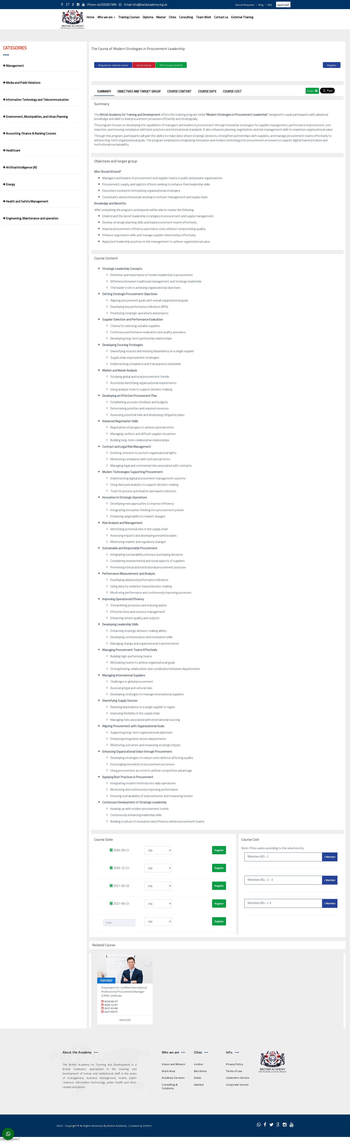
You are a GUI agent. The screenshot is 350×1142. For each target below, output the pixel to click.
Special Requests (244, 4)
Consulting (186, 17)
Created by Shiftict (141, 1125)
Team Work (203, 17)
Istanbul (199, 1084)
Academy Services (173, 1077)
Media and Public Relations (23, 83)
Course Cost (232, 91)
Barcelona (200, 1071)
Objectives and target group (139, 91)
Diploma (148, 17)
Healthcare (12, 150)
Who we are (105, 17)
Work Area (168, 1071)
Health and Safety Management (26, 201)
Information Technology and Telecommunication (37, 100)
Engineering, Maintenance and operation (31, 218)
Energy (10, 184)
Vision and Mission (173, 1064)
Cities (172, 17)
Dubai (197, 1077)
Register (331, 65)
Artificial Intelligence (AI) (21, 167)
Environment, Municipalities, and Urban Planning (36, 116)
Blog (260, 4)
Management (14, 66)
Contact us (221, 17)
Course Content (179, 91)
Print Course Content (171, 65)
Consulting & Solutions (170, 1086)
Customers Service (237, 1077)
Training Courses (129, 17)
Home (90, 17)
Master (161, 17)
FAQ (270, 4)
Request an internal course (113, 65)
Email (310, 91)
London (198, 1064)
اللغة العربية (283, 4)
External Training (242, 17)
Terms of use (234, 1071)
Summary (104, 91)
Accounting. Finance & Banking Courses (30, 133)
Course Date (207, 91)
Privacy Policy (234, 1064)
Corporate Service (237, 1084)
